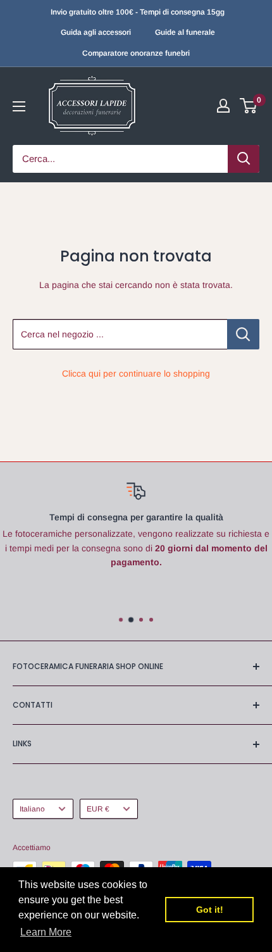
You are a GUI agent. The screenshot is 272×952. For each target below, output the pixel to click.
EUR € (98, 809)
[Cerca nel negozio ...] (243, 334)
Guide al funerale (185, 32)
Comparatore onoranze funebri (136, 53)
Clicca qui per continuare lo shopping (136, 373)
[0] (249, 105)
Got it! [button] (209, 910)
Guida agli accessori (96, 32)
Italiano (32, 809)
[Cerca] (243, 159)
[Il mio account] (223, 106)
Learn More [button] (45, 932)
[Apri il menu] (19, 106)
